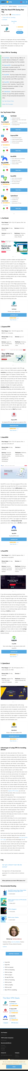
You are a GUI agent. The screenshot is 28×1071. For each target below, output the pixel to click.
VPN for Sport (8, 975)
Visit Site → (19, 130)
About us (17, 1055)
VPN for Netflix (9, 985)
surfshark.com (14, 315)
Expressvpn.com (14, 425)
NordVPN (6, 74)
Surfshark (4, 19)
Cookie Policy (22, 1064)
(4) (17, 654)
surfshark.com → (13, 1003)
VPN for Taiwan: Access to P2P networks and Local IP (17, 900)
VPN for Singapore (12, 909)
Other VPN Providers (7, 104)
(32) (17, 428)
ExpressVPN (7, 65)
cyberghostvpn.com (14, 736)
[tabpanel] (14, 164)
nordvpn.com (14, 539)
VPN (6, 2)
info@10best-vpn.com (7, 1055)
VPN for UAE (8, 987)
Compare (5, 1023)
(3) (17, 739)
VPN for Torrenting (10, 980)
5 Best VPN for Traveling (8, 17)
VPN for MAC (8, 982)
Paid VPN (7, 965)
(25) (17, 542)
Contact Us (17, 1056)
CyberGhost (7, 91)
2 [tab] (15, 256)
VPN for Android (9, 967)
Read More (5, 126)
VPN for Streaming (10, 970)
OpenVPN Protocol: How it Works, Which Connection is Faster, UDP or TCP (17, 891)
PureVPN (6, 82)
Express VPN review (13, 791)
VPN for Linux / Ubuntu (13, 917)
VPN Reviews (14, 1023)
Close (14, 1067)
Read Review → (14, 320)
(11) (17, 318)
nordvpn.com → (13, 1018)
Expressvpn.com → (14, 1011)
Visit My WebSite (15, 942)
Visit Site (19, 32)
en (23, 2)
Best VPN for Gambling (11, 990)
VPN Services (3, 1035)
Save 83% (20, 30)
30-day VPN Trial (9, 977)
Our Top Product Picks (8, 101)
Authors (5, 946)
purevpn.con (14, 651)
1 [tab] (14, 213)
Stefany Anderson (15, 14)
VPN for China (8, 972)
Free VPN (7, 962)
